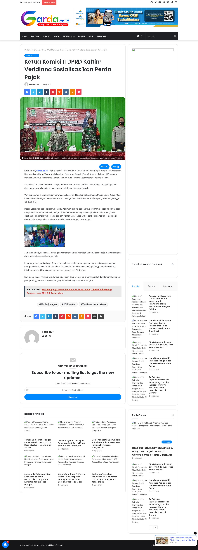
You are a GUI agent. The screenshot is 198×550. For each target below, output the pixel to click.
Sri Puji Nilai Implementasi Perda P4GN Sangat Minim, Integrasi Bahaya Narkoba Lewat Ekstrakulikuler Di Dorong (159, 385)
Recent (151, 286)
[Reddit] (59, 92)
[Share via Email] (94, 316)
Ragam (81, 36)
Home (24, 36)
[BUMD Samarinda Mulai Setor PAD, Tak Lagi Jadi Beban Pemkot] (139, 348)
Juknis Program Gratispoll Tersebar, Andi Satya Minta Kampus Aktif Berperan (71, 443)
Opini (90, 36)
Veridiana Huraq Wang (94, 304)
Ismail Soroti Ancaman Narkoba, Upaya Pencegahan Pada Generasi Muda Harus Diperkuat (160, 325)
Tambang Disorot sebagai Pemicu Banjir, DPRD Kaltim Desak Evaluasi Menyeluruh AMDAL (37, 443)
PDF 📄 (116, 167)
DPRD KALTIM (47, 50)
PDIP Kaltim (69, 304)
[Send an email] (38, 84)
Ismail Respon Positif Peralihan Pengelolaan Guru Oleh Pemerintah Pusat (160, 362)
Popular (136, 286)
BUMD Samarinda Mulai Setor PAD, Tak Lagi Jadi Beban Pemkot (161, 345)
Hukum (46, 36)
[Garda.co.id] (45, 18)
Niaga (56, 36)
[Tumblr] (46, 92)
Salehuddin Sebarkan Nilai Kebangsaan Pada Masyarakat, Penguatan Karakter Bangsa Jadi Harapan (37, 479)
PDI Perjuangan (49, 304)
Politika (35, 36)
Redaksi (153, 545)
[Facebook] (27, 92)
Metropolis (68, 36)
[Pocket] (78, 92)
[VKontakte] (66, 92)
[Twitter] (33, 92)
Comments (168, 286)
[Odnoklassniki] (72, 92)
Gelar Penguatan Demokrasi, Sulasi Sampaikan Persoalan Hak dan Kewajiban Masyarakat (106, 443)
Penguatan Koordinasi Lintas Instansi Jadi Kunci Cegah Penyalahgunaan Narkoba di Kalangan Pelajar (160, 303)
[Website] (43, 336)
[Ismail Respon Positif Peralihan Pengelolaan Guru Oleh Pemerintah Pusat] (139, 365)
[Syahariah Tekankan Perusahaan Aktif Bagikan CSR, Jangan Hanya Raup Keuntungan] (106, 463)
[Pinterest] (53, 92)
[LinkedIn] (40, 92)
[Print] (101, 316)
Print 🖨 (104, 167)
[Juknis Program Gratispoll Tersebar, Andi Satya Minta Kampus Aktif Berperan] (73, 429)
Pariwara (101, 36)
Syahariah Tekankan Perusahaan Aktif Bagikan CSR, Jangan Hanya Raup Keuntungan (104, 478)
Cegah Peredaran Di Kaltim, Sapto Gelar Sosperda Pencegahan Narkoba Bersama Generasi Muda (71, 478)
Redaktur (33, 84)
